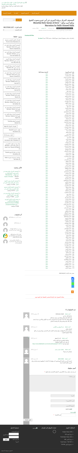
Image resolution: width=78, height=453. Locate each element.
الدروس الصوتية (25, 13)
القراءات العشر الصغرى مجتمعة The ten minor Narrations (12, 40)
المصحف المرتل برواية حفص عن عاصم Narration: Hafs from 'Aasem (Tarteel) (12, 74)
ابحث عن (19, 20)
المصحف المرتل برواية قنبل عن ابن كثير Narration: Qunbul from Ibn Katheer (12, 102)
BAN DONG (61, 359)
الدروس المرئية (35, 13)
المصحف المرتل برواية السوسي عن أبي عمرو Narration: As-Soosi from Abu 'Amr (12, 67)
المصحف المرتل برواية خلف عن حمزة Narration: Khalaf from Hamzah (12, 88)
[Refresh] (73, 412)
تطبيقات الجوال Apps (10, 126)
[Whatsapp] (72, 283)
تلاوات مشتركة (8, 135)
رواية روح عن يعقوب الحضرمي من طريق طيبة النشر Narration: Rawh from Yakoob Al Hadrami (12, 146)
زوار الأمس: (69, 439)
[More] (72, 290)
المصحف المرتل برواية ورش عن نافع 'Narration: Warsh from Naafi (12, 109)
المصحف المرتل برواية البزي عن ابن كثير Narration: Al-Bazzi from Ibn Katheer (12, 53)
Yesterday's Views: (65, 437)
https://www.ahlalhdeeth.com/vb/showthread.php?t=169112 (47, 344)
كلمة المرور (6, 434)
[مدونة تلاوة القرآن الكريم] (14, 4)
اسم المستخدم (15, 431)
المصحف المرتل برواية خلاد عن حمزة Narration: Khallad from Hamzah (12, 81)
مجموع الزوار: (68, 444)
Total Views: (63, 442)
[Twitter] (72, 281)
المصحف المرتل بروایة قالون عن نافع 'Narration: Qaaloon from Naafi (12, 116)
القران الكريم (18, 234)
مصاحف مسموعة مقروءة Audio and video (12, 158)
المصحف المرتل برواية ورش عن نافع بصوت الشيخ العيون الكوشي (11, 195)
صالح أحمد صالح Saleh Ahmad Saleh (64, 28)
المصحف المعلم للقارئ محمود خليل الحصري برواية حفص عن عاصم (11, 188)
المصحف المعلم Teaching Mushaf (14, 122)
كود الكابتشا (58, 415)
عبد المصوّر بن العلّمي (58, 327)
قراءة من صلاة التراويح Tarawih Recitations (12, 153)
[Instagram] (54, 431)
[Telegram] (72, 286)
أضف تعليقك (68, 314)
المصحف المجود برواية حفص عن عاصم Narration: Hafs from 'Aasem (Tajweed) (12, 47)
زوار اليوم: (69, 434)
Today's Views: (66, 432)
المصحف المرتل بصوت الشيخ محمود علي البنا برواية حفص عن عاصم (11, 182)
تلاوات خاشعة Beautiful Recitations (14, 130)
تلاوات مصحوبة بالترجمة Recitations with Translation (12, 139)
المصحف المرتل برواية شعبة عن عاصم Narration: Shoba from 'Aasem (12, 95)
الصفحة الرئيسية (7, 13)
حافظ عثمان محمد (59, 349)
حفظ (47, 74)
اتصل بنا (16, 13)
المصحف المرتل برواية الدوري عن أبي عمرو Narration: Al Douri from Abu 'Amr (55, 30)
